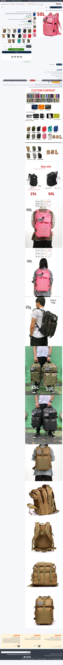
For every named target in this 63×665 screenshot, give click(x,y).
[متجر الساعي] (59, 4)
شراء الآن (16, 52)
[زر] (2, 27)
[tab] (52, 64)
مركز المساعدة (31, 3)
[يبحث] (2, 7)
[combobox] (24, 7)
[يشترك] (2, 652)
